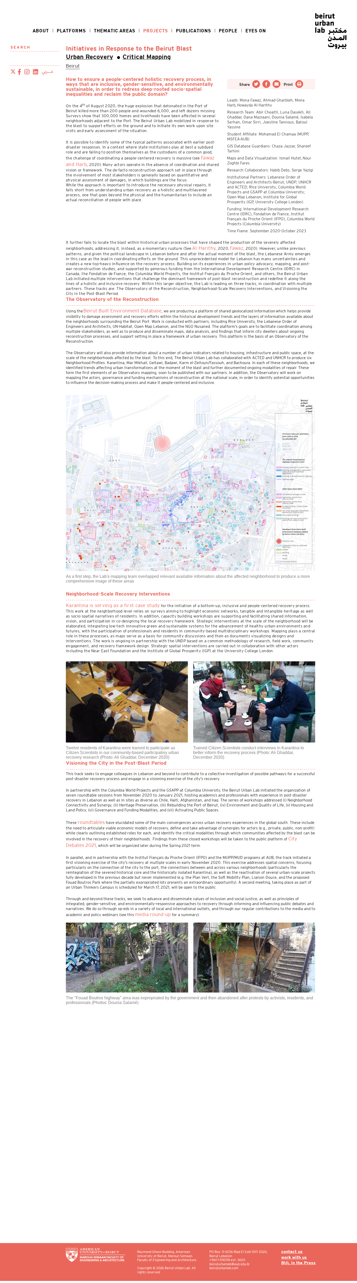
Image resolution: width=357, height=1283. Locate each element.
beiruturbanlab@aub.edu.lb (232, 1264)
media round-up (149, 903)
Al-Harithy (201, 246)
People (228, 30)
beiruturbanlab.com (226, 1268)
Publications (193, 30)
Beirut (71, 65)
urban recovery (85, 56)
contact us (295, 1252)
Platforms (71, 30)
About (41, 30)
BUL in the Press (301, 1262)
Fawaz (230, 246)
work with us (297, 1257)
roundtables (88, 815)
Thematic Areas (114, 30)
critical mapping (132, 56)
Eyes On (255, 30)
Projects (155, 30)
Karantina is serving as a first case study (103, 600)
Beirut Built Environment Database (114, 307)
